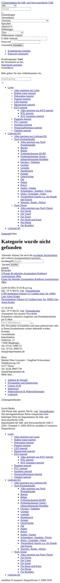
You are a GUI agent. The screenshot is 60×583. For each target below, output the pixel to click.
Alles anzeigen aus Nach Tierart (36, 208)
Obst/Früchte (27, 176)
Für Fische (25, 211)
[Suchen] (2, 12)
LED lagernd (20, 101)
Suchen (14, 264)
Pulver (23, 185)
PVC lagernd (20, 122)
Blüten (23, 150)
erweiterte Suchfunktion (45, 255)
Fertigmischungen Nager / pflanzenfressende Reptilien (34, 158)
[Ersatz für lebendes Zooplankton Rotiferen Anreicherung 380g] (30, 276)
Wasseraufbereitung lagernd (28, 127)
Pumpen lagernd (22, 99)
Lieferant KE (14, 133)
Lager (11, 87)
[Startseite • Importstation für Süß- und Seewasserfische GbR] (27, 2)
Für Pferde (25, 222)
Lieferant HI (14, 228)
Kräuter (24, 173)
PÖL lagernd (26, 113)
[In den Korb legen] (2, 82)
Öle (22, 179)
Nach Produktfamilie (24, 139)
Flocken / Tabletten (30, 162)
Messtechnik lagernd (24, 104)
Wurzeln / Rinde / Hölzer (33, 202)
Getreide (24, 168)
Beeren (24, 147)
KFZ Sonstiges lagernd (32, 116)
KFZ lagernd (20, 107)
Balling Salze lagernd (25, 93)
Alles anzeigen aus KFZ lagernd (36, 110)
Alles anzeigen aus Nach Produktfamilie (32, 143)
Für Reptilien (27, 225)
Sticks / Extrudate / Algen (33, 193)
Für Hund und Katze (30, 219)
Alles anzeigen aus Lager (27, 90)
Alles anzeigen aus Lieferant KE (30, 136)
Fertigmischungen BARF (33, 153)
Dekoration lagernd (24, 96)
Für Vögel (25, 214)
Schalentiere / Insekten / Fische (36, 191)
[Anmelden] (32, 323)
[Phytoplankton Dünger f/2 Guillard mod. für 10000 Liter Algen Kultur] (30, 296)
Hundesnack (26, 170)
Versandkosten (32, 290)
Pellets (23, 182)
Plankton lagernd (22, 119)
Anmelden (17, 45)
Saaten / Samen (28, 188)
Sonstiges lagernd (23, 124)
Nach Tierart (20, 205)
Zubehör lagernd (22, 130)
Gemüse (24, 165)
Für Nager (25, 216)
